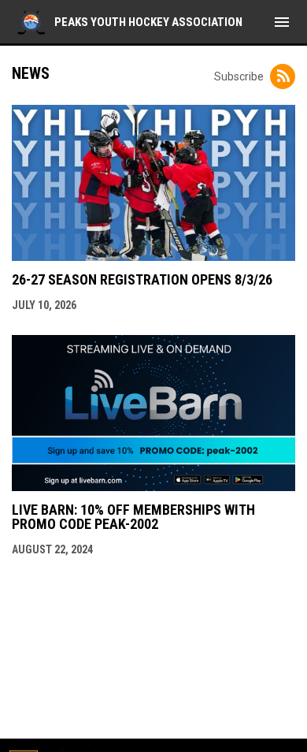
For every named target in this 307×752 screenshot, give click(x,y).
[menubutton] (281, 22)
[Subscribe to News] (282, 76)
